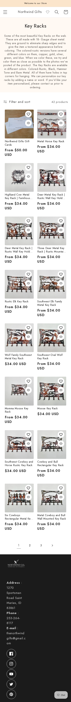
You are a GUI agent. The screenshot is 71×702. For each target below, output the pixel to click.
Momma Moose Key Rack (16, 410)
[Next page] (52, 545)
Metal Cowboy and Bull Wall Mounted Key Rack (51, 517)
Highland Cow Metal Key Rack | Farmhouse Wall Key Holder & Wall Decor (19, 196)
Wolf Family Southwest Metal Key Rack (18, 356)
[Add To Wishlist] (28, 114)
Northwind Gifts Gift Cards (17, 143)
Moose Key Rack (47, 408)
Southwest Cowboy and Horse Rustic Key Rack (19, 463)
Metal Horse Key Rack (50, 141)
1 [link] (18, 545)
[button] (5, 12)
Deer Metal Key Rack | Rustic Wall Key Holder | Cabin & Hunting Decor (51, 196)
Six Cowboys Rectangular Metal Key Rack (18, 517)
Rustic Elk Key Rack (16, 301)
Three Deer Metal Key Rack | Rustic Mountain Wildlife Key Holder (51, 250)
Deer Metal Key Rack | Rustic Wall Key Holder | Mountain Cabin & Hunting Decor (19, 250)
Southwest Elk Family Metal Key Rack (49, 303)
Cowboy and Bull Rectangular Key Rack (50, 463)
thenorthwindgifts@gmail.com (16, 638)
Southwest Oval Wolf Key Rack (50, 356)
